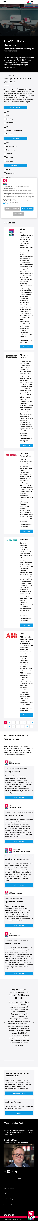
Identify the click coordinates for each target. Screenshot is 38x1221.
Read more (26, 347)
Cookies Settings (18, 213)
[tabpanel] (19, 1157)
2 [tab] (19, 1178)
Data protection (7, 203)
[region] (19, 198)
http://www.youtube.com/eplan (13, 1215)
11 (13, 726)
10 (9, 726)
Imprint (14, 203)
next (33, 1023)
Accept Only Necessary (12, 208)
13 (22, 726)
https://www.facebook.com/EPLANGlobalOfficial (9, 1215)
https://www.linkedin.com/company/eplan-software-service (5, 1215)
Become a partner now (19, 1093)
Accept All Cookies (27, 208)
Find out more (19, 797)
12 (18, 726)
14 (27, 726)
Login (19, 1113)
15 (31, 726)
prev (4, 1023)
